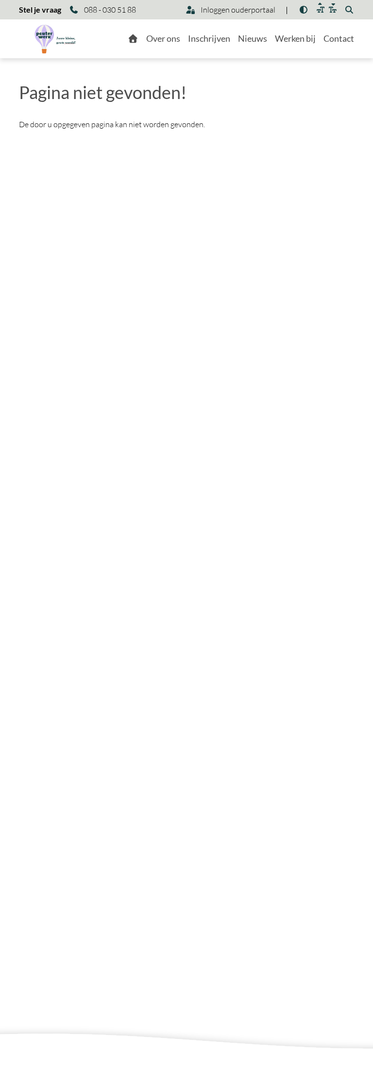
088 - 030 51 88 (109, 10)
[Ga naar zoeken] (349, 10)
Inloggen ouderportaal (237, 10)
